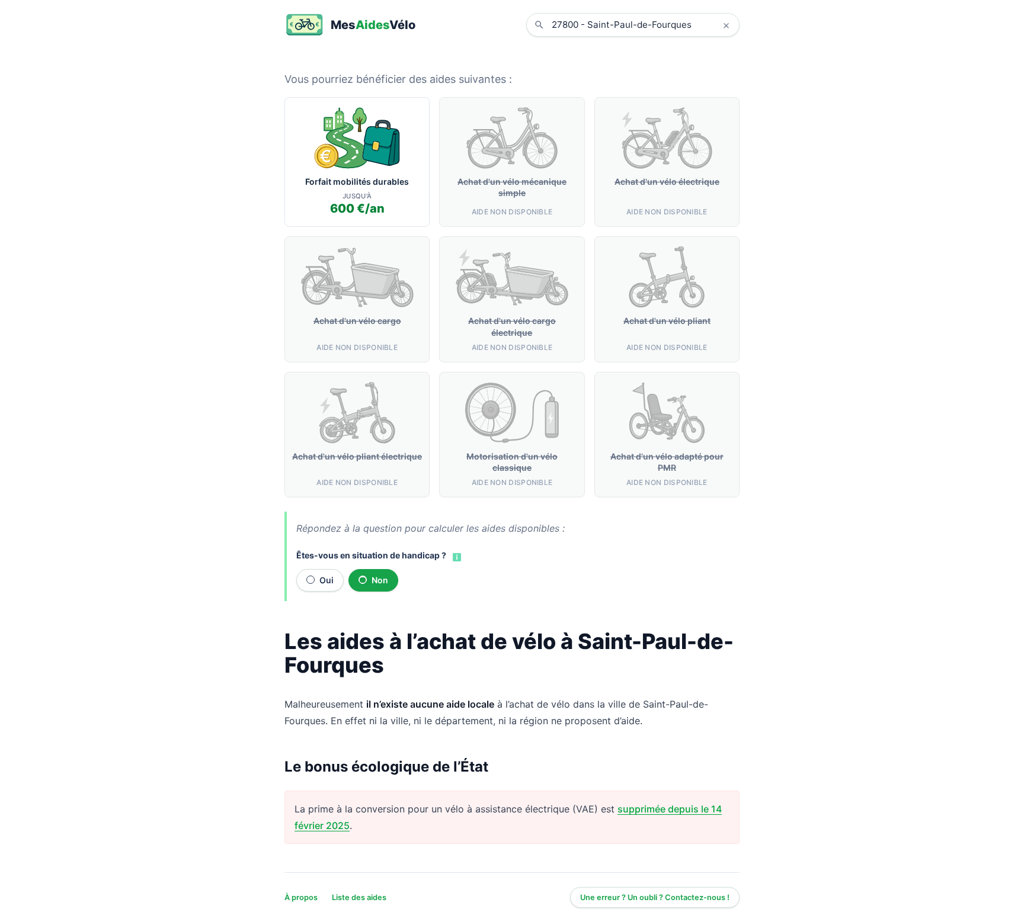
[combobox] (642, 25)
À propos (301, 897)
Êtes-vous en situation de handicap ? (371, 555)
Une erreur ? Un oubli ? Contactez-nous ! (654, 897)
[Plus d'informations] (455, 556)
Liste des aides (359, 897)
